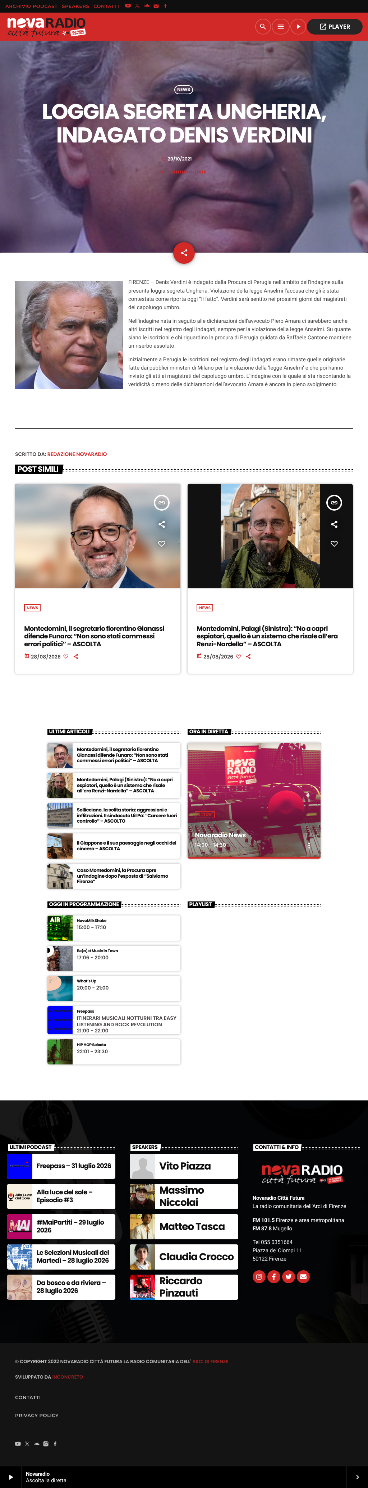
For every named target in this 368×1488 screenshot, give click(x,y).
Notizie (204, 815)
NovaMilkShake (91, 920)
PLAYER (334, 26)
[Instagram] (156, 6)
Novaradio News (220, 835)
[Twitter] (288, 1276)
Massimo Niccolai (181, 1196)
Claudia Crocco (196, 1257)
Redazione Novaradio (77, 454)
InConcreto (67, 1377)
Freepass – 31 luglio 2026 (74, 1166)
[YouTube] (128, 6)
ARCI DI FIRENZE (210, 1361)
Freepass (85, 1011)
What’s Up (86, 981)
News (183, 90)
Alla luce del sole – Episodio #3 (64, 1196)
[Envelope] (303, 1276)
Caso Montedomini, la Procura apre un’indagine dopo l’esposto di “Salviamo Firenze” (122, 876)
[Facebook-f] (273, 1276)
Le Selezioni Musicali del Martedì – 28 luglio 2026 (73, 1256)
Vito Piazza (185, 1166)
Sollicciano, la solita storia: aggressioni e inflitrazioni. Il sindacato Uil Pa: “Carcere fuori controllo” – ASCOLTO (127, 815)
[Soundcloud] (147, 6)
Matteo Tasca (192, 1227)
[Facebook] (166, 6)
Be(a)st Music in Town (97, 951)
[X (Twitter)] (137, 6)
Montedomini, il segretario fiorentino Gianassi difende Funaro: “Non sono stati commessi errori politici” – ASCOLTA (94, 636)
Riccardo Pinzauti (180, 1287)
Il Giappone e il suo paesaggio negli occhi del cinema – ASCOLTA (126, 846)
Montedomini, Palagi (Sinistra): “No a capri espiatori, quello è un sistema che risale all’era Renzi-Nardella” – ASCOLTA (267, 636)
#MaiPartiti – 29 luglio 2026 (70, 1226)
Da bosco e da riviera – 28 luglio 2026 (71, 1287)
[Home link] (46, 26)
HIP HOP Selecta (91, 1044)
